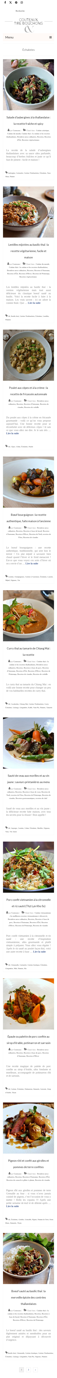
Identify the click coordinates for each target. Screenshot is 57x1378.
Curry (46, 704)
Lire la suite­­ (34, 303)
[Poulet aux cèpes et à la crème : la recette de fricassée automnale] (28, 355)
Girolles (21, 1219)
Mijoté (7, 580)
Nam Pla (36, 707)
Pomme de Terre (43, 1219)
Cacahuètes (15, 704)
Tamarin (49, 707)
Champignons (19, 577)
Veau (7, 832)
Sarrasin (43, 1089)
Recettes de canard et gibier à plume (20, 1180)
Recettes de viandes (30, 537)
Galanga (16, 707)
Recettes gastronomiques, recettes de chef (31, 798)
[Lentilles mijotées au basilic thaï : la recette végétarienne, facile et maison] (28, 211)
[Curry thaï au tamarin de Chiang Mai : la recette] (28, 615)
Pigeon (34, 1219)
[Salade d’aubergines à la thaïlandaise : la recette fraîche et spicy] (28, 84)
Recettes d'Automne (42, 270)
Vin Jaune (13, 832)
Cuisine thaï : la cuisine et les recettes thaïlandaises (28, 267)
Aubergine (11, 173)
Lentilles (46, 316)
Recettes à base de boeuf (32, 531)
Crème (18, 447)
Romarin (36, 1089)
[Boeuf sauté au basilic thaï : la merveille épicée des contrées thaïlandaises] (28, 1258)
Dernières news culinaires (26, 137)
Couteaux (16, 130)
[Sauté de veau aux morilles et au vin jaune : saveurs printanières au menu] (28, 742)
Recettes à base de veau (32, 792)
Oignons (13, 580)
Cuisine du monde (14, 134)
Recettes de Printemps (41, 274)
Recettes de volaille (31, 407)
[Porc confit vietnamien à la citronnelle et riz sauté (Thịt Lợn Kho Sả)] (28, 867)
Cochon (13, 1089)
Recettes (40, 137)
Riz (25, 968)
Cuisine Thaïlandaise (31, 173)
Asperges (14, 828)
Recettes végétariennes (30, 140)
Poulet (31, 447)
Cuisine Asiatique (34, 965)
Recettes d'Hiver (25, 274)
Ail (9, 316)
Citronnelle (15, 965)
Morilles (40, 828)
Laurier (50, 577)
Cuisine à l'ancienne (32, 577)
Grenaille (28, 1219)
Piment (12, 176)
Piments (8, 320)
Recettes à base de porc (32, 668)
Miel (15, 968)
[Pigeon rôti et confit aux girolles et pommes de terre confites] (28, 1127)
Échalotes (43, 173)
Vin (18, 580)
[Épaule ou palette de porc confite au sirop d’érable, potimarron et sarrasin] (28, 1003)
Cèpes (13, 447)
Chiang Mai (24, 704)
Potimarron (28, 1089)
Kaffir (30, 707)
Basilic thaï (15, 316)
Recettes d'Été (12, 274)
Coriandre (19, 173)
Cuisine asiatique (42, 130)
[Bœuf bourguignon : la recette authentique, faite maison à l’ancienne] (28, 482)
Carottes (11, 577)
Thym (14, 1092)
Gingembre (23, 707)
